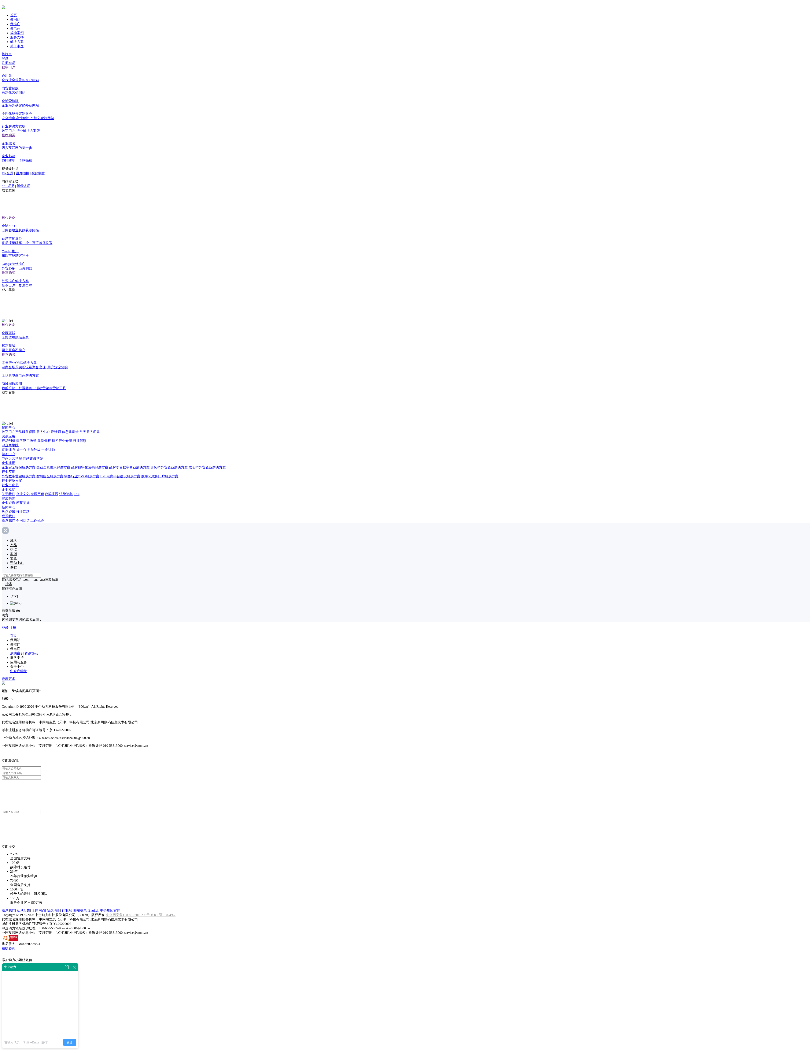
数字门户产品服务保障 (19, 432)
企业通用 (8, 463)
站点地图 (53, 910)
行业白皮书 (10, 485)
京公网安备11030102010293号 (128, 915)
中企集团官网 (110, 910)
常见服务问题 (90, 432)
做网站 (15, 19)
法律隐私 (66, 494)
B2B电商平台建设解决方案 (120, 476)
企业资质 (8, 503)
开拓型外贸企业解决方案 (169, 467)
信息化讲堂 (70, 432)
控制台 (7, 54)
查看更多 (8, 679)
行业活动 (23, 511)
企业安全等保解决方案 (19, 467)
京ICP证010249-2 (163, 915)
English (93, 910)
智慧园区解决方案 (49, 476)
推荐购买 (8, 135)
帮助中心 (8, 427)
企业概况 (8, 489)
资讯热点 (31, 653)
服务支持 (17, 37)
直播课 (7, 449)
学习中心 (8, 454)
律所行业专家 (62, 440)
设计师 (56, 432)
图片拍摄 (22, 173)
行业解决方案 (12, 480)
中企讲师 (48, 449)
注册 (12, 627)
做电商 (15, 28)
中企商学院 (10, 445)
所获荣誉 (23, 503)
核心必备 (8, 217)
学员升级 (34, 449)
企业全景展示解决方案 (53, 467)
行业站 (67, 910)
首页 (13, 15)
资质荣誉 (8, 498)
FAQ (77, 494)
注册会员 (8, 63)
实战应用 (8, 436)
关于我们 (8, 494)
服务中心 (43, 432)
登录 (5, 58)
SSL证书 (8, 186)
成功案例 (17, 33)
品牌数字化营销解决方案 (89, 467)
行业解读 (79, 440)
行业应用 (8, 472)
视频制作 (38, 173)
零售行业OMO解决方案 (81, 476)
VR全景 (7, 173)
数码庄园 (51, 494)
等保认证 (23, 186)
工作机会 (37, 520)
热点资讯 (8, 511)
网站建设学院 (33, 458)
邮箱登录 (80, 910)
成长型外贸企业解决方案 (207, 467)
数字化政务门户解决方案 (159, 476)
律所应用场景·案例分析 (33, 440)
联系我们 (8, 516)
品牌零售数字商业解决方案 (129, 467)
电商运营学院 (12, 458)
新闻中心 (8, 507)
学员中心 (19, 449)
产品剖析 (8, 440)
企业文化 (23, 494)
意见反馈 (23, 910)
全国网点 (23, 520)
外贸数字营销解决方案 (19, 476)
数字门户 (8, 67)
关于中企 (17, 46)
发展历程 (37, 494)
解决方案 (17, 42)
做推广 (15, 24)
